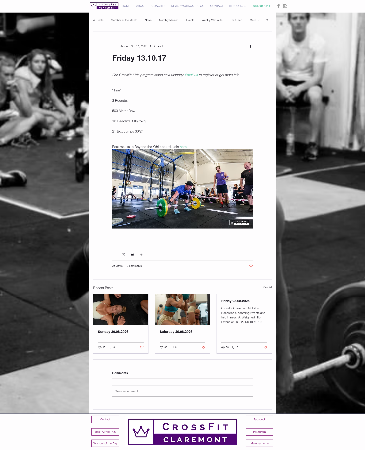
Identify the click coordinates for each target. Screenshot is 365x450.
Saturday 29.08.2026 (176, 332)
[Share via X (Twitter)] (123, 254)
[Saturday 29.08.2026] (182, 309)
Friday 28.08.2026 (235, 301)
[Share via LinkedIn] (132, 254)
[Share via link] (142, 254)
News (148, 20)
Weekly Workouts (212, 20)
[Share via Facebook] (114, 254)
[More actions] (250, 46)
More (253, 20)
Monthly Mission (169, 20)
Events (190, 20)
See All (267, 287)
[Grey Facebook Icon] (278, 6)
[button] (267, 20)
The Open (236, 20)
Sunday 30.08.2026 (113, 332)
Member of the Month (124, 20)
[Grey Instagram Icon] (285, 6)
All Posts (98, 20)
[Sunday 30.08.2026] (120, 309)
